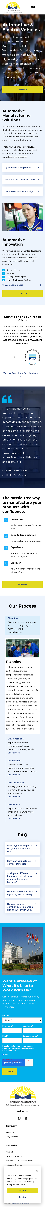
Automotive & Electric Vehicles (19, 1161)
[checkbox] (22, 1054)
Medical (9, 1152)
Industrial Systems (14, 1165)
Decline (22, 1197)
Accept (22, 1190)
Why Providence (13, 1137)
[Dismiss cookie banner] (37, 1171)
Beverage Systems (14, 1156)
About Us (10, 1132)
